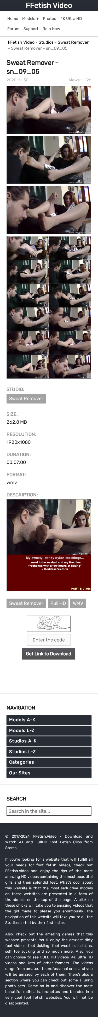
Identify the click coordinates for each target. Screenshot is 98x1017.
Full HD (58, 603)
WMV (78, 603)
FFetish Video (49, 5)
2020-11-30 (17, 80)
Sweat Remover (26, 398)
